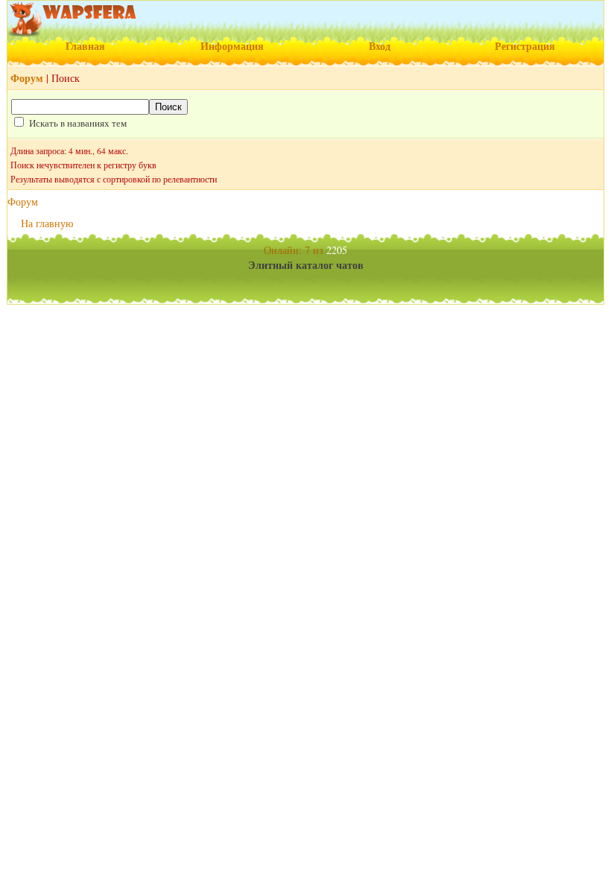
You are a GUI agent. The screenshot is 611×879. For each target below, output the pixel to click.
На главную (47, 223)
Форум (22, 201)
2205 (336, 250)
